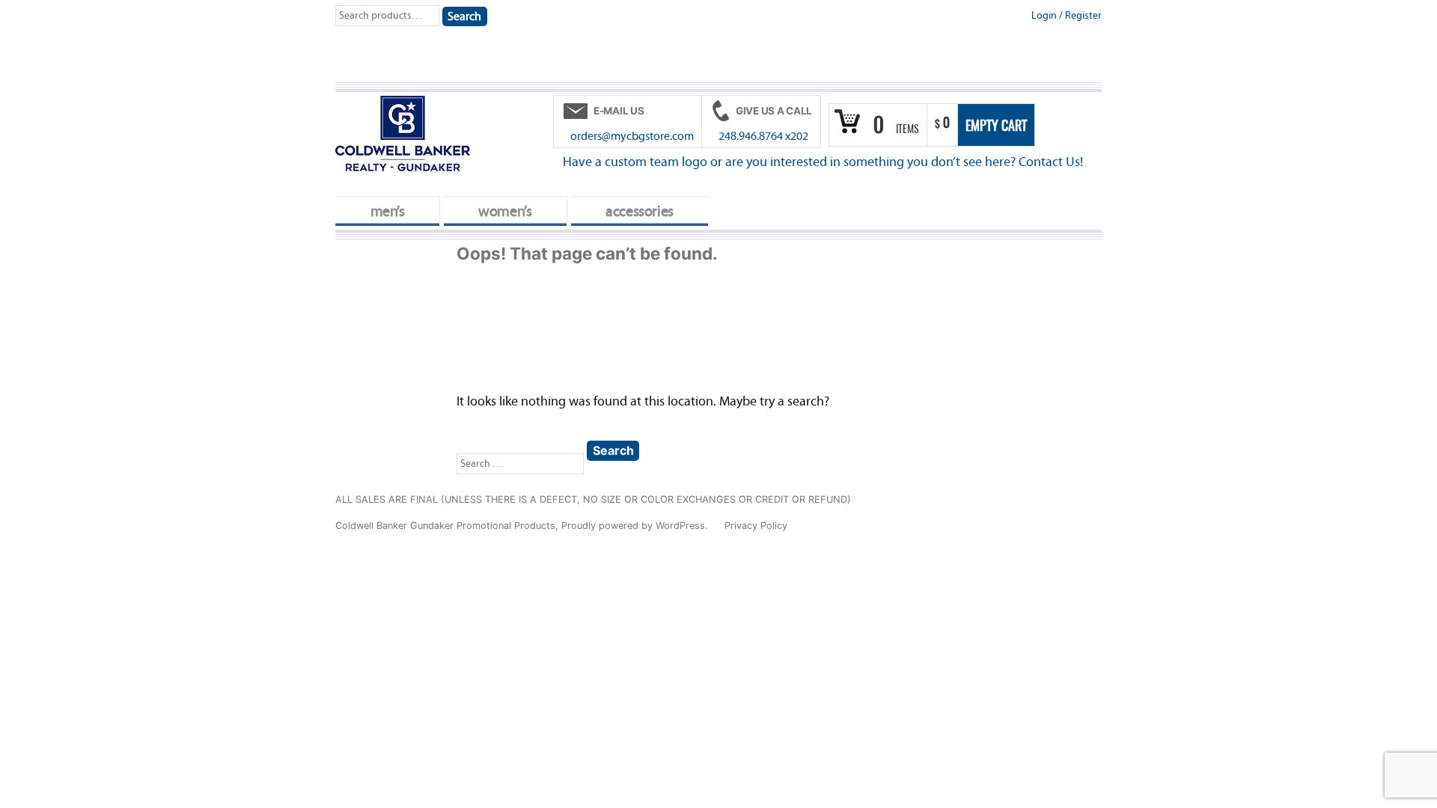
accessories (639, 211)
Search (464, 16)
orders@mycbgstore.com (632, 136)
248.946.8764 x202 (763, 136)
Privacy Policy (755, 525)
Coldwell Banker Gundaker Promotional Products (445, 525)
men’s (387, 211)
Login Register (1066, 15)
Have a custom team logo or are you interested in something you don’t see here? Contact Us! (823, 162)
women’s (504, 211)
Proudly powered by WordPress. (636, 525)
